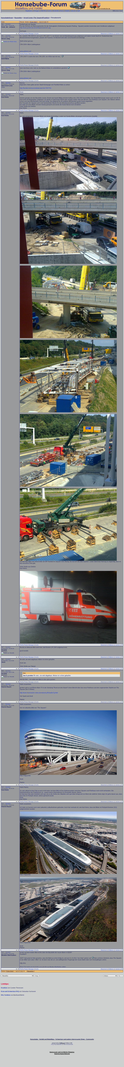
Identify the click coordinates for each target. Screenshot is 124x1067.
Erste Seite (33, 22)
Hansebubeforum (7, 18)
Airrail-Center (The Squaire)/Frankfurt (36, 18)
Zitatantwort (104, 33)
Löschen (117, 33)
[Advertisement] (62, 1003)
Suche (49, 10)
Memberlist (55, 10)
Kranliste (4, 988)
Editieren (111, 33)
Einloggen (36, 10)
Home (61, 10)
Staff (78, 10)
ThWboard (62, 1043)
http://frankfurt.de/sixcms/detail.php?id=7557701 (35, 88)
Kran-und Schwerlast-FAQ (10, 991)
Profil (21, 33)
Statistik (67, 10)
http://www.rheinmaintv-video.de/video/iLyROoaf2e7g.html (39, 693)
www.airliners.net (25, 51)
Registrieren (29, 10)
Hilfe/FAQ (43, 10)
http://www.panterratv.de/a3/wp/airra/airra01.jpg (35, 28)
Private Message (28, 33)
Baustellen (18, 18)
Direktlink (8, 24)
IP (122, 33)
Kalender (73, 10)
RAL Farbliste (6, 995)
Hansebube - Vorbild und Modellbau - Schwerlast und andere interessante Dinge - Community (62, 1039)
